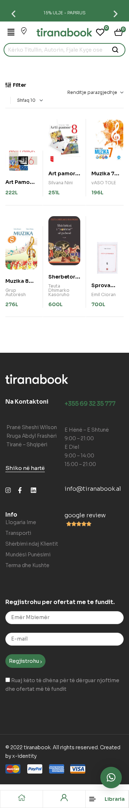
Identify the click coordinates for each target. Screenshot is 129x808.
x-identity (24, 756)
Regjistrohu (24, 661)
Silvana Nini (60, 182)
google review (85, 515)
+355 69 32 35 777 (89, 404)
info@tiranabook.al (92, 489)
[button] (13, 13)
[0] (100, 32)
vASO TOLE (103, 182)
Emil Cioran (103, 294)
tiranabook (37, 747)
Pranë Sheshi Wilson (31, 427)
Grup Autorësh (15, 292)
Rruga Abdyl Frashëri (31, 436)
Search (115, 50)
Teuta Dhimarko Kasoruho (59, 290)
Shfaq (23, 100)
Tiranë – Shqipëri (26, 444)
